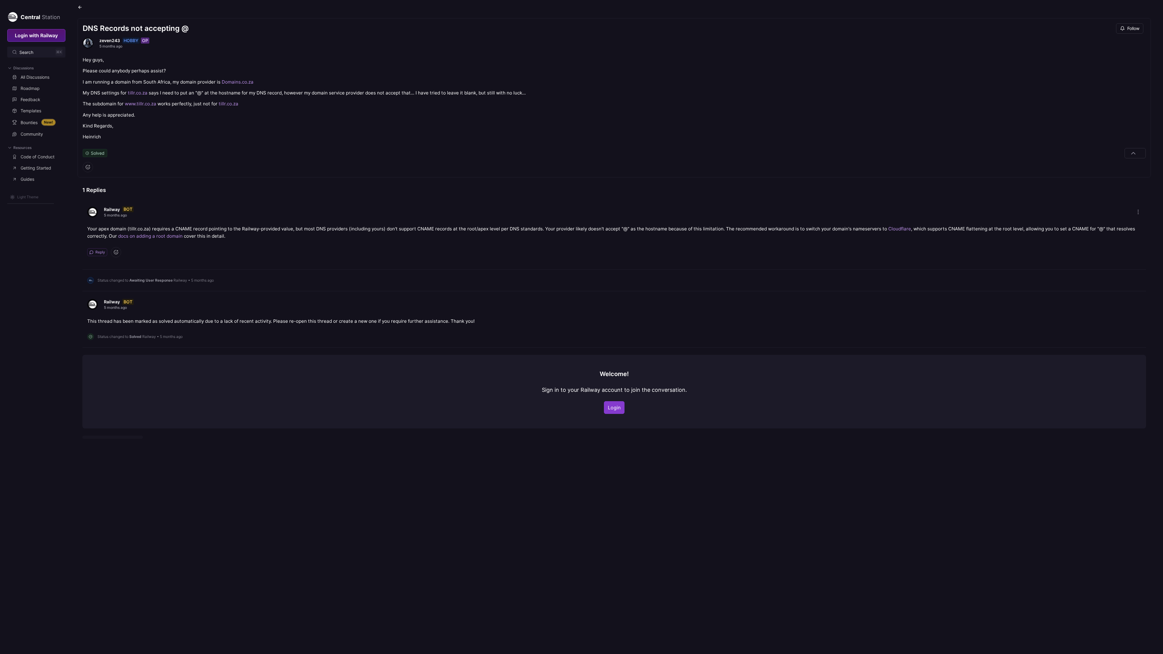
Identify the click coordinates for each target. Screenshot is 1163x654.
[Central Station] (12, 16)
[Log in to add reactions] (88, 167)
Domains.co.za (237, 82)
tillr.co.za (137, 93)
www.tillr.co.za (140, 104)
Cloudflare (899, 229)
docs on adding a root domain (150, 236)
